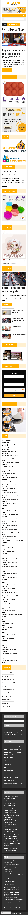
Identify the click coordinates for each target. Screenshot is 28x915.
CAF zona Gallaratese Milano (9, 660)
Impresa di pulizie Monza (10, 810)
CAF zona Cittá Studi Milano (9, 529)
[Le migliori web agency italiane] (6, 337)
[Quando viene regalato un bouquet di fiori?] (6, 314)
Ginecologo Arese (16, 843)
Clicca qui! (4, 186)
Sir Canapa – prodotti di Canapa (10, 521)
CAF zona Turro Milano (8, 581)
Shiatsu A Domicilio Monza (10, 836)
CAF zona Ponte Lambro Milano (10, 555)
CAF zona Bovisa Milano (8, 657)
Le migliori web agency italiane (19, 334)
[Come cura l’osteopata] (6, 330)
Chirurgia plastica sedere (8, 588)
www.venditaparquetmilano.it (11, 796)
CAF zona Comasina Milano (9, 584)
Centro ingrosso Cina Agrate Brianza (12, 444)
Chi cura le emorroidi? (8, 770)
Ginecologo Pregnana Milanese (11, 892)
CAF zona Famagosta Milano (9, 536)
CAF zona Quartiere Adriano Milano (11, 507)
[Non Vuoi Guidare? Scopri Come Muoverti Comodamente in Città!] (6, 322)
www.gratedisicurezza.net (10, 800)
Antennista (5, 620)
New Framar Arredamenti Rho (10, 514)
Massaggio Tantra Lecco (8, 447)
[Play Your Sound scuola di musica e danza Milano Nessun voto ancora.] (14, 45)
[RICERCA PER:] (14, 19)
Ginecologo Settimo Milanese (11, 897)
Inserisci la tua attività (8, 458)
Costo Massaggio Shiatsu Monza (12, 833)
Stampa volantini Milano (9, 841)
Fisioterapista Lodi (6, 706)
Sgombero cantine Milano (10, 860)
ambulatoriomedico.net (9, 819)
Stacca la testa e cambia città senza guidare (13, 289)
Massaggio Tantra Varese (9, 451)
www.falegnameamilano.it (10, 801)
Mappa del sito (6, 603)
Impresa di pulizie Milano (7, 700)
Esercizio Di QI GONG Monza (11, 829)
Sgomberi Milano (5, 703)
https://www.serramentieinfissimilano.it (13, 874)
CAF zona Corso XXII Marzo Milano (11, 533)
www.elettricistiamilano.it (10, 798)
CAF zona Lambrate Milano (9, 551)
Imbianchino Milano (6, 696)
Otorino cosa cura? (7, 764)
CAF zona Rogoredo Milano (9, 525)
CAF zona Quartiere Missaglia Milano (12, 518)
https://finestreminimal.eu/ (10, 824)
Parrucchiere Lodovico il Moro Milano (13, 907)
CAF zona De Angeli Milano (9, 473)
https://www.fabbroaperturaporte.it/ (12, 840)
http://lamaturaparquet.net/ (10, 826)
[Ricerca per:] (14, 721)
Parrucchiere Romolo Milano (11, 848)
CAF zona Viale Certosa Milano (10, 499)
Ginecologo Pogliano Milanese (11, 894)
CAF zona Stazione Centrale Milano (11, 634)
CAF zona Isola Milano (8, 638)
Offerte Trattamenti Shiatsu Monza (12, 834)
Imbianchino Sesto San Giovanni (11, 815)
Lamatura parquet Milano (7, 673)
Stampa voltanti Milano (9, 881)
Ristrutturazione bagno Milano (8, 679)
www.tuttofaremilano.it (9, 803)
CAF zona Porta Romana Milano (10, 477)
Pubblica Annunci (6, 440)
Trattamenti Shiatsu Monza (10, 838)
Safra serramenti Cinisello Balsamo (11, 777)
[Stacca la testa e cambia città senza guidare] (14, 284)
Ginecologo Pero (8, 845)
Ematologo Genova (8, 871)
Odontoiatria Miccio (7, 623)
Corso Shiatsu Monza (9, 831)
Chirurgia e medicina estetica (10, 566)
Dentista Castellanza (13, 902)
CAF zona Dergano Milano (9, 607)
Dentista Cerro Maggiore (10, 899)
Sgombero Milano (8, 862)
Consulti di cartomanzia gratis (10, 495)
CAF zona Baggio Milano (8, 470)
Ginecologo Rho (8, 843)
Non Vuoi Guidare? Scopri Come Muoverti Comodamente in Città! (18, 320)
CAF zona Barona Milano (8, 642)
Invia (14, 395)
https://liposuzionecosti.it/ (10, 827)
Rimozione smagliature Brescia (11, 867)
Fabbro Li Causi (6, 645)
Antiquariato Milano (6, 693)
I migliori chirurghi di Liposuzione (10, 653)
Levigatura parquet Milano (9, 481)
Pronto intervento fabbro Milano (9, 683)
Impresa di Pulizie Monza (8, 547)
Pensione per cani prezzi (8, 466)
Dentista (4, 686)
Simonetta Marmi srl (8, 774)
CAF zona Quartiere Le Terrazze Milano (12, 540)
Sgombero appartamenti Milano (9, 689)
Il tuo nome (14, 373)
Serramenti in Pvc (6, 676)
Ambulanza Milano (8, 822)
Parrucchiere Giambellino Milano (12, 847)
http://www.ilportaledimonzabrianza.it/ (13, 866)
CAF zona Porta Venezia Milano (10, 462)
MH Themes (21, 913)
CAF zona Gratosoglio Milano (10, 510)
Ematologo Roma (8, 869)
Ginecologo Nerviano (14, 889)
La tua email (14, 381)
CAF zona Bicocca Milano (8, 610)
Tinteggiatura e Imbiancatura (11, 814)
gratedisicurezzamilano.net (10, 906)
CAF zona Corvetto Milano (9, 503)
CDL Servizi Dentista (7, 544)
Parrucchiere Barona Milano (10, 850)
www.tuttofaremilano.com (10, 805)
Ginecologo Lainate (8, 887)
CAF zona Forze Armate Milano (10, 592)
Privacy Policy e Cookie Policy (10, 558)
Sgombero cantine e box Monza (10, 570)
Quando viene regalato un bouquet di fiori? (17, 311)
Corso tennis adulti (7, 767)
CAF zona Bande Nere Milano (10, 484)
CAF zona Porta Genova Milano (10, 631)
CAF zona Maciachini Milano (9, 599)
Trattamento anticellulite (9, 780)
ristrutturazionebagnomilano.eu (11, 820)
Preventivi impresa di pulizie (9, 649)
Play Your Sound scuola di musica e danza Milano (13, 53)
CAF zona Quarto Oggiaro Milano (11, 595)
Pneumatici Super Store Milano (10, 492)
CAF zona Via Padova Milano (9, 488)
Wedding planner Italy (9, 878)
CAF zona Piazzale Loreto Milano (11, 455)
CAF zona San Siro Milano (9, 627)
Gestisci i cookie (5, 912)
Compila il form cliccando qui (10, 737)
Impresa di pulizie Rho (9, 884)
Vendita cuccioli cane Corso (9, 573)
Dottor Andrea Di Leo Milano (10, 562)
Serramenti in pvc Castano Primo (11, 873)
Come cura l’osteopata (17, 326)
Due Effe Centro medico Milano (10, 577)
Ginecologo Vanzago (9, 895)
